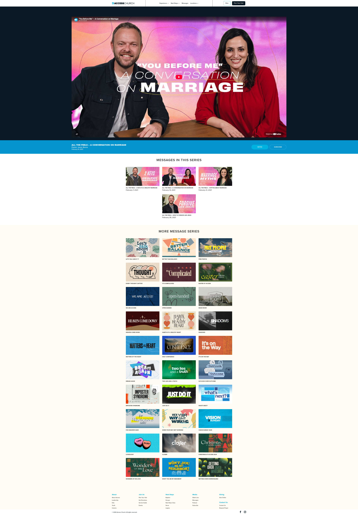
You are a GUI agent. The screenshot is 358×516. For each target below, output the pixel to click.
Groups (168, 500)
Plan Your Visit (238, 3)
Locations (193, 3)
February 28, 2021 (176, 216)
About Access (116, 497)
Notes (259, 147)
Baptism (168, 497)
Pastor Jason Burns (80, 147)
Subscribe (278, 147)
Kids (113, 503)
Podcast (194, 503)
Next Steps (174, 3)
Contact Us (222, 505)
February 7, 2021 (141, 189)
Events (141, 505)
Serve (167, 505)
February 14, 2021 (177, 189)
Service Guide (143, 503)
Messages (185, 3)
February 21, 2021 (213, 189)
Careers (114, 508)
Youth (113, 505)
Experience (163, 3)
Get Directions (143, 500)
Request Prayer (223, 508)
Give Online (222, 497)
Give (226, 3)
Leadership (115, 500)
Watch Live (195, 497)
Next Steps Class (170, 503)
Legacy (168, 508)
